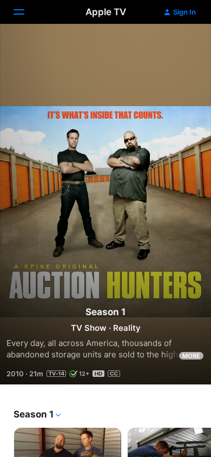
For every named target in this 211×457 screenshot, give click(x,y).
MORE (191, 356)
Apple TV (105, 11)
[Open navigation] (25, 12)
